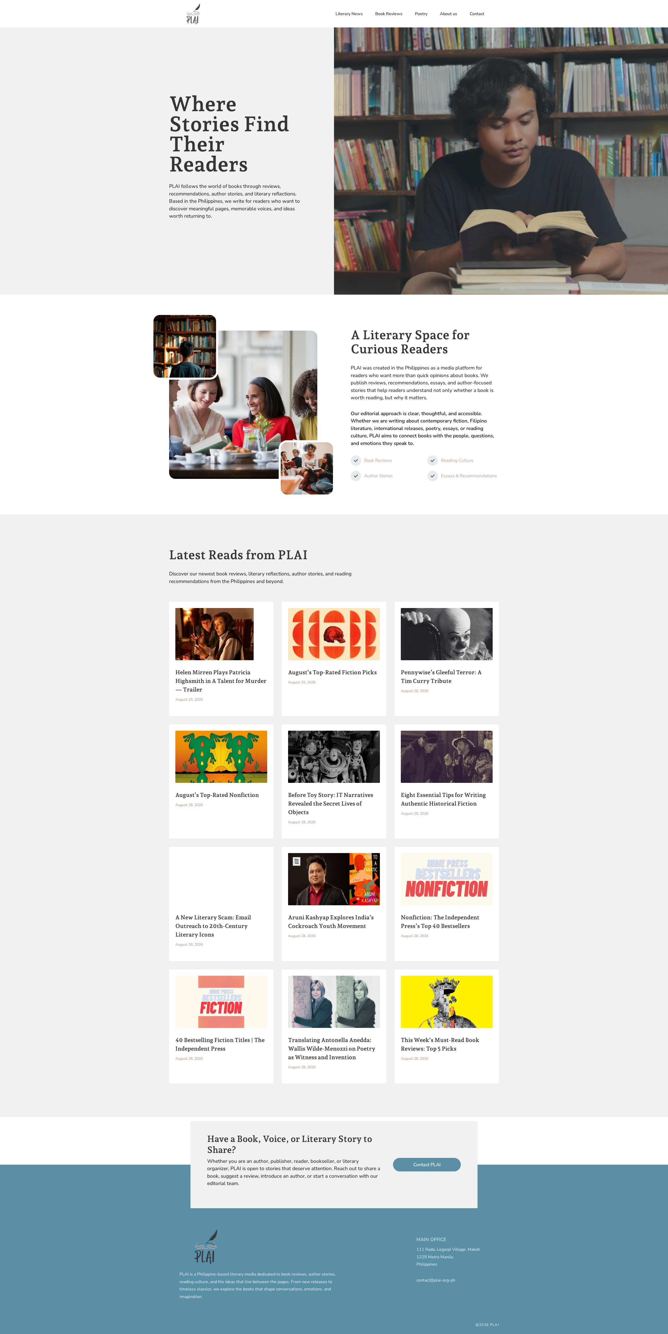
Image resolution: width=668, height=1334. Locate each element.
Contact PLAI (427, 1165)
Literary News (349, 14)
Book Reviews (388, 14)
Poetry (421, 14)
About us (448, 14)
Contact (477, 14)
